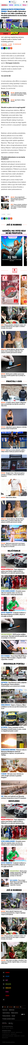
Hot (7, 980)
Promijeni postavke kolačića (9, 1019)
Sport (7, 976)
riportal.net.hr (14, 1034)
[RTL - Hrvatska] (4, 1023)
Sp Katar (3, 214)
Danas (8, 972)
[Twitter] (4, 48)
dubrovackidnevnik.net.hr (7, 1036)
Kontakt (13, 1016)
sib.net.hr (13, 1032)
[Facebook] (2, 48)
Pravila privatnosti (6, 1016)
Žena (7, 992)
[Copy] (11, 48)
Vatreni (8, 214)
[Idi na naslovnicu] (13, 3)
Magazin (8, 984)
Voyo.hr (11, 1028)
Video (7, 996)
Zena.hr (7, 1028)
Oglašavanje (11, 1010)
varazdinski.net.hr (6, 1034)
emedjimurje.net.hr (6, 1032)
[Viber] (9, 48)
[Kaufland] (14, 270)
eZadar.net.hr (17, 1036)
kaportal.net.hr (19, 1032)
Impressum (5, 1010)
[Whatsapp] (7, 48)
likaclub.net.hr (5, 1037)
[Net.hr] (11, 1023)
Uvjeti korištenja (6, 1013)
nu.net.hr (23, 1036)
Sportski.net (17, 44)
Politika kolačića (14, 1013)
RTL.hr (3, 1028)
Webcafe (8, 988)
